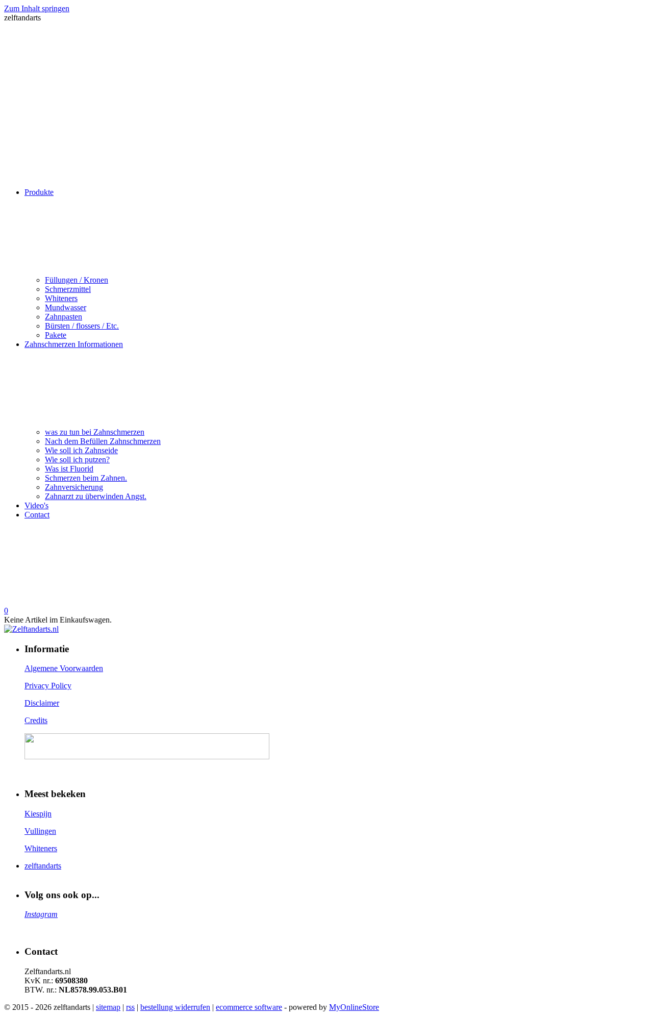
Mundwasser (65, 307)
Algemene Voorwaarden (63, 668)
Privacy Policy (47, 685)
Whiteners (61, 298)
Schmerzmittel (68, 289)
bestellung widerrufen (175, 1007)
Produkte (39, 192)
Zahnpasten (63, 316)
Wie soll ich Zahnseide (81, 450)
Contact (36, 514)
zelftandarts (42, 865)
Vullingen (40, 831)
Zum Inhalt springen (36, 8)
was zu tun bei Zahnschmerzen (94, 432)
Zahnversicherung (74, 487)
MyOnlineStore (354, 1007)
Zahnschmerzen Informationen (73, 344)
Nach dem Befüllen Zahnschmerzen (103, 441)
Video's (36, 505)
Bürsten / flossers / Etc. (82, 325)
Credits (35, 720)
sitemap (108, 1007)
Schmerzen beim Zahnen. (86, 478)
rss (130, 1007)
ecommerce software (249, 1007)
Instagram (41, 914)
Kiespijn (38, 813)
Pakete (55, 335)
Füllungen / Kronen (76, 280)
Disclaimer (41, 703)
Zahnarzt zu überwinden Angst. (95, 496)
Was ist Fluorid (69, 468)
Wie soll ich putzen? (77, 459)
